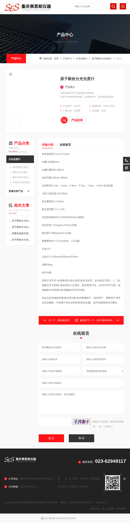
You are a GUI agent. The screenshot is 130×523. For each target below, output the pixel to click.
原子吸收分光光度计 (102, 58)
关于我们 (73, 478)
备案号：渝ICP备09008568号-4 (76, 502)
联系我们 (84, 486)
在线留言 (65, 144)
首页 (56, 58)
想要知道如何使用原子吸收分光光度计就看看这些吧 (22, 233)
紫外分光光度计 (20, 172)
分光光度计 (81, 58)
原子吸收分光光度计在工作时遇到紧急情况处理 (22, 239)
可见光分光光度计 (21, 182)
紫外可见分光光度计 (22, 177)
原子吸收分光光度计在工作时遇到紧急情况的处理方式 (22, 227)
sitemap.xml (102, 502)
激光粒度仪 (64, 320)
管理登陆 (121, 508)
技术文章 (62, 486)
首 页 (62, 478)
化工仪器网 (108, 508)
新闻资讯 (95, 478)
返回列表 (83, 321)
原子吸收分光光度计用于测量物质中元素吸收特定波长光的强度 (22, 220)
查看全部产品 (16, 191)
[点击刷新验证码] (81, 421)
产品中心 (16, 58)
